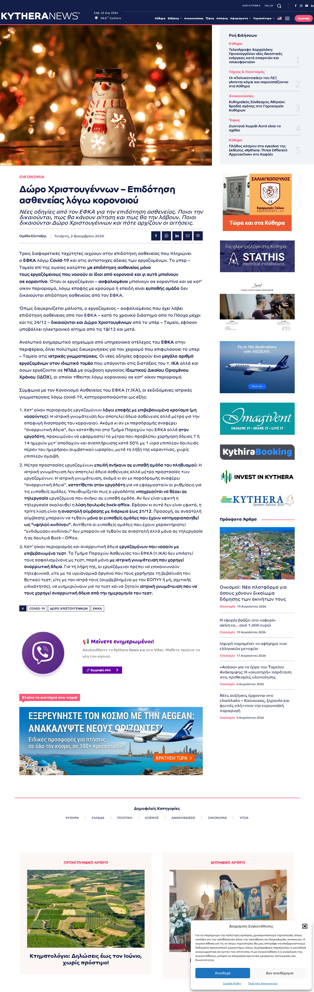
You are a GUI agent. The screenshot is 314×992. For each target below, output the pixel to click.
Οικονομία (227, 606)
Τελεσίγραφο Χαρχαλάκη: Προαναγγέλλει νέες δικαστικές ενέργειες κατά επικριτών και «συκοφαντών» (255, 56)
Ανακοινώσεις (241, 96)
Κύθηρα (235, 43)
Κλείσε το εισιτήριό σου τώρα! (49, 697)
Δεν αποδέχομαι (280, 973)
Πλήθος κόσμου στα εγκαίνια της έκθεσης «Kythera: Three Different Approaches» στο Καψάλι (258, 150)
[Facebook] (295, 6)
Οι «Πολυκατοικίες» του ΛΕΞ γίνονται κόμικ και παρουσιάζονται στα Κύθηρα (258, 82)
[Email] (187, 235)
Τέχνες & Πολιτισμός (247, 71)
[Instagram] (301, 6)
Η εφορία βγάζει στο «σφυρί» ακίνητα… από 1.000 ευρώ (248, 622)
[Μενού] (287, 18)
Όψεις (234, 120)
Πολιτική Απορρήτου (262, 983)
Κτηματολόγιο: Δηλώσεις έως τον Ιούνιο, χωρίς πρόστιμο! (86, 959)
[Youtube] (306, 6)
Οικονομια (32, 177)
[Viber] (198, 235)
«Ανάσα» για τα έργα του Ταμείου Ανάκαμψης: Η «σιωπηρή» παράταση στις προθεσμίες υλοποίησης (255, 672)
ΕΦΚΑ (97, 608)
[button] (305, 926)
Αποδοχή (223, 973)
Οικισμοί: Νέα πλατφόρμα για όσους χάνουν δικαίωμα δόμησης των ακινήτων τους (253, 593)
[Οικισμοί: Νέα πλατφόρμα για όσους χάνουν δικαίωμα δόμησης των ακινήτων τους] (257, 553)
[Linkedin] (177, 235)
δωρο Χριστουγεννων (69, 608)
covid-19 (37, 608)
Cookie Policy (232, 983)
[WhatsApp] (166, 235)
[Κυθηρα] (46, 15)
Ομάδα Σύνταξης (32, 236)
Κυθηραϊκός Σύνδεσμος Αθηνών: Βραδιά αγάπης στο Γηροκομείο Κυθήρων (257, 106)
